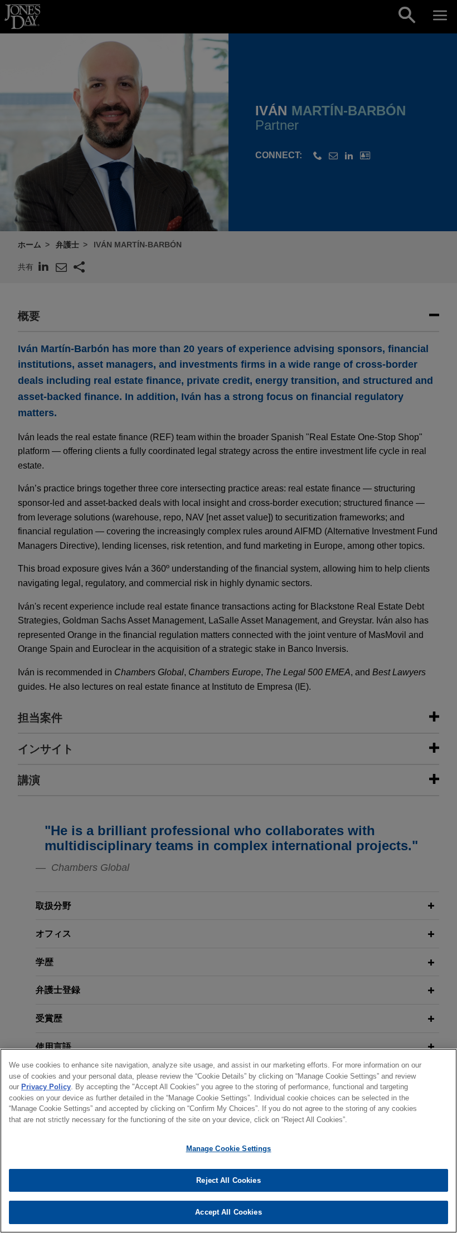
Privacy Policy (46, 1087)
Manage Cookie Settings (228, 1148)
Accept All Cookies (228, 1212)
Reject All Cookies (228, 1180)
